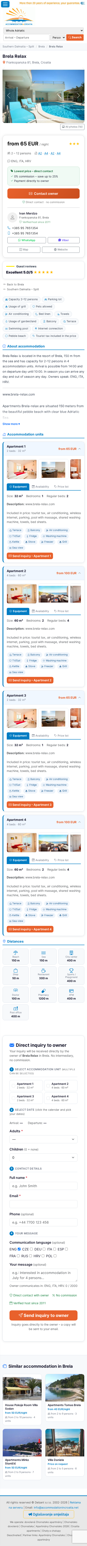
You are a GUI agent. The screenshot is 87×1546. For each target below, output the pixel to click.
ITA (50, 1249)
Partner (27, 1535)
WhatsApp (28, 240)
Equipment (20, 486)
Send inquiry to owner (46, 1315)
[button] (43, 270)
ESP (61, 1249)
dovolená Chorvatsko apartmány (43, 1522)
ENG (14, 1249)
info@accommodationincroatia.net (56, 1507)
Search (76, 37)
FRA (13, 1256)
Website (62, 249)
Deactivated (14, 1535)
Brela (41, 46)
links (34, 1535)
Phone (22, 1214)
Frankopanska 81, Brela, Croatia (28, 62)
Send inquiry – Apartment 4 (32, 929)
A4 (46, 153)
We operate (16, 1522)
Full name (18, 1177)
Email (15, 1196)
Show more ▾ (11, 424)
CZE (26, 1249)
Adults (16, 1131)
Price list (63, 486)
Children (24, 1149)
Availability (42, 486)
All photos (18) (74, 126)
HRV (38, 1256)
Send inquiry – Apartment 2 (32, 680)
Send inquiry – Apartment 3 (32, 804)
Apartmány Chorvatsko (52, 1535)
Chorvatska (27, 1526)
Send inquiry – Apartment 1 (31, 556)
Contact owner (46, 193)
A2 (40, 153)
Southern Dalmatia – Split (18, 46)
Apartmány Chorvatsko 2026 (52, 1526)
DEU (38, 1249)
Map (25, 249)
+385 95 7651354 (25, 228)
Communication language (37, 1242)
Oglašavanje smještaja (51, 1514)
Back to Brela (15, 284)
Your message (28, 1264)
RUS (25, 1256)
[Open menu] (5, 4)
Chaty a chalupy (51, 1530)
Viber (65, 240)
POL (50, 1256)
